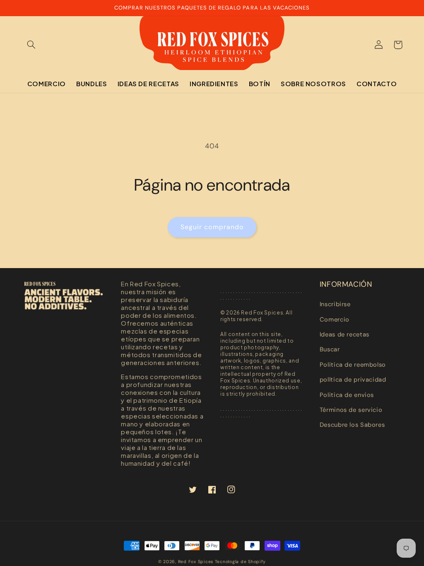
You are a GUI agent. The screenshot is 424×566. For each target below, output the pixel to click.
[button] (31, 44)
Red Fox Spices (195, 561)
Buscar (330, 349)
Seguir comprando (212, 227)
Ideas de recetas (344, 334)
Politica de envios (347, 395)
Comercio (334, 319)
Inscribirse (335, 304)
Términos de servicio (351, 410)
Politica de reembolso (353, 364)
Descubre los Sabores (352, 425)
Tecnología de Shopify (240, 561)
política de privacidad (353, 379)
